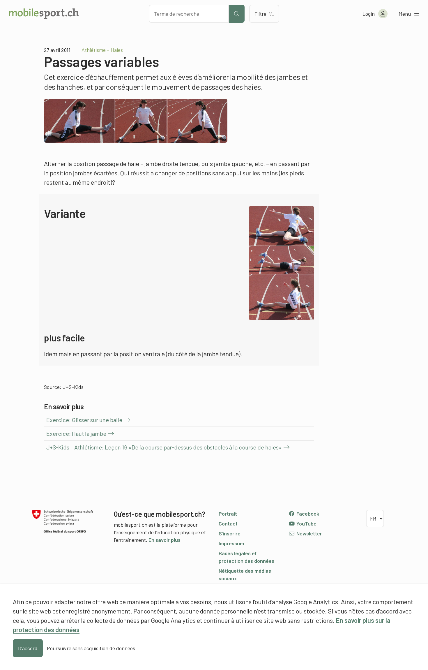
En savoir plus (164, 540)
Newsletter (308, 533)
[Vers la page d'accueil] (44, 14)
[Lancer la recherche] (237, 14)
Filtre (260, 13)
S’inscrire (229, 533)
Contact (228, 523)
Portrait (228, 513)
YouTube (305, 523)
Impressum (231, 543)
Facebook (307, 513)
